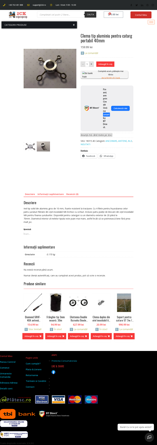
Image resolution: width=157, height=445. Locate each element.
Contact (30, 430)
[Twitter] (137, 5)
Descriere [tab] (30, 274)
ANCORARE (111, 140)
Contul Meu (141, 14)
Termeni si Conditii (36, 425)
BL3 (130, 140)
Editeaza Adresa (8, 426)
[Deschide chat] (149, 437)
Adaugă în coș (105, 64)
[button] (25, 31)
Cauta (90, 14)
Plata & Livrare (33, 413)
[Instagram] (153, 5)
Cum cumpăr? (33, 407)
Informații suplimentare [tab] (51, 274)
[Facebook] (131, 5)
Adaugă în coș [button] (31, 380)
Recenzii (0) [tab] (72, 274)
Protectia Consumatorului (64, 404)
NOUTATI (85, 144)
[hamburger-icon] (151, 22)
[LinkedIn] (142, 5)
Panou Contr (6, 405)
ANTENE (122, 140)
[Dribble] (147, 5)
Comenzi (4, 411)
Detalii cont (6, 432)
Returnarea (32, 419)
